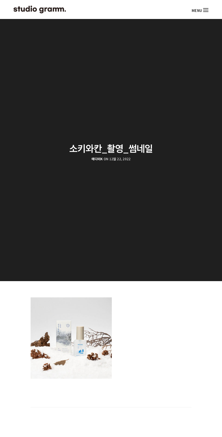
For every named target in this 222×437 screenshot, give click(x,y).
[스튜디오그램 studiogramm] (40, 9)
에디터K (97, 159)
